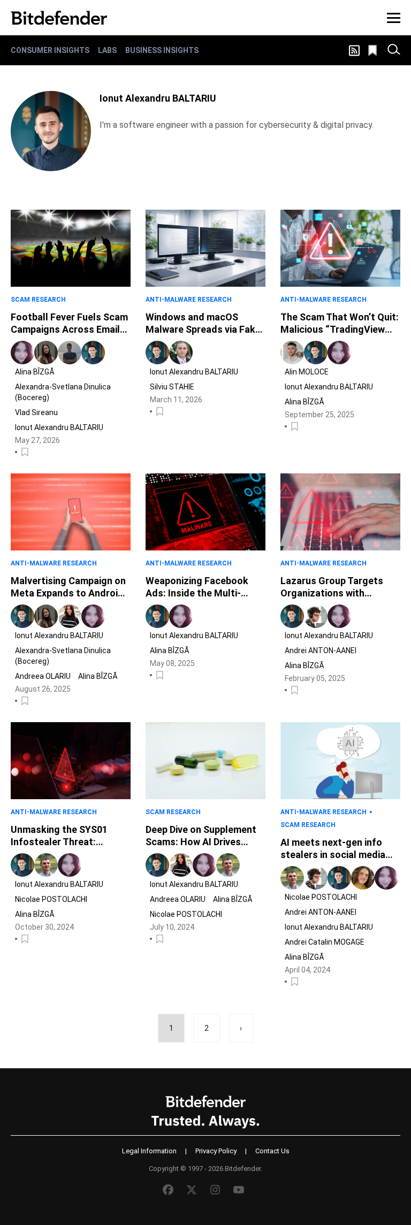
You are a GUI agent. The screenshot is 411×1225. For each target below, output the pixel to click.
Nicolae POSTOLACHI (51, 899)
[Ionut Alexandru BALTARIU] (51, 131)
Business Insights (162, 50)
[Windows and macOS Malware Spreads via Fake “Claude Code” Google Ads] (205, 248)
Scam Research (38, 299)
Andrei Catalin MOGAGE (324, 942)
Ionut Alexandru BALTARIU (59, 427)
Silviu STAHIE (172, 386)
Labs (107, 50)
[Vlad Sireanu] (69, 352)
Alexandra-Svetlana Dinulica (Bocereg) (63, 392)
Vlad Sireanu (36, 412)
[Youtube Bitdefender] (238, 1189)
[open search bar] (393, 50)
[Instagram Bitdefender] (215, 1189)
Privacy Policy (216, 1151)
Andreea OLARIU (43, 676)
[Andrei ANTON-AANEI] (316, 616)
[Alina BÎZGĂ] (22, 352)
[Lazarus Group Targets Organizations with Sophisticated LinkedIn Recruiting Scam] (340, 511)
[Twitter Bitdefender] (191, 1189)
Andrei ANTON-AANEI (320, 650)
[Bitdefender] (59, 18)
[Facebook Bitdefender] (168, 1189)
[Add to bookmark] (25, 452)
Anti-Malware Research (189, 299)
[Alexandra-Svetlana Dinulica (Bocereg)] (46, 352)
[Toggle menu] (393, 18)
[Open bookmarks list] (373, 50)
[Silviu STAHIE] (181, 352)
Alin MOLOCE (307, 372)
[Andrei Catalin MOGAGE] (363, 878)
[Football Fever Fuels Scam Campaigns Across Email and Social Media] (71, 248)
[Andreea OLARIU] (69, 616)
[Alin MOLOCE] (292, 352)
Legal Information (149, 1151)
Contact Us (272, 1151)
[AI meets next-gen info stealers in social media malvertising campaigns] (340, 760)
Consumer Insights (50, 50)
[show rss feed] (354, 50)
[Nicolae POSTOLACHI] (46, 865)
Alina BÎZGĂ (35, 372)
